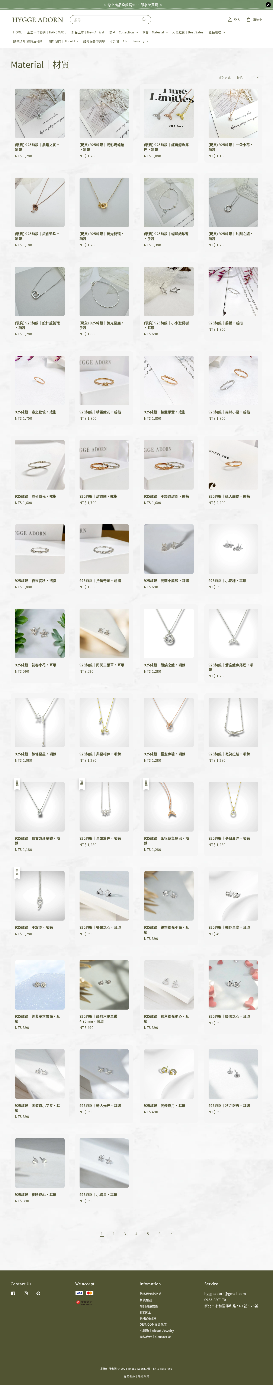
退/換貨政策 (148, 1318)
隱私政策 (144, 1376)
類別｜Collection (121, 32)
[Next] (171, 1233)
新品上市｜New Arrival (87, 32)
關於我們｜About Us (63, 41)
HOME (17, 32)
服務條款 (129, 1376)
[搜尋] (144, 19)
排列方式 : (225, 77)
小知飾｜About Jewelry (127, 41)
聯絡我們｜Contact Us (156, 1337)
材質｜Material (153, 32)
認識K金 (145, 1312)
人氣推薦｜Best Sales (187, 32)
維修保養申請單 (94, 41)
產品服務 (215, 32)
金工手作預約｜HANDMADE (46, 32)
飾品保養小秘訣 (150, 1294)
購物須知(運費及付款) (28, 41)
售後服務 (146, 1300)
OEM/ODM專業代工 (153, 1324)
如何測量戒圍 (149, 1306)
